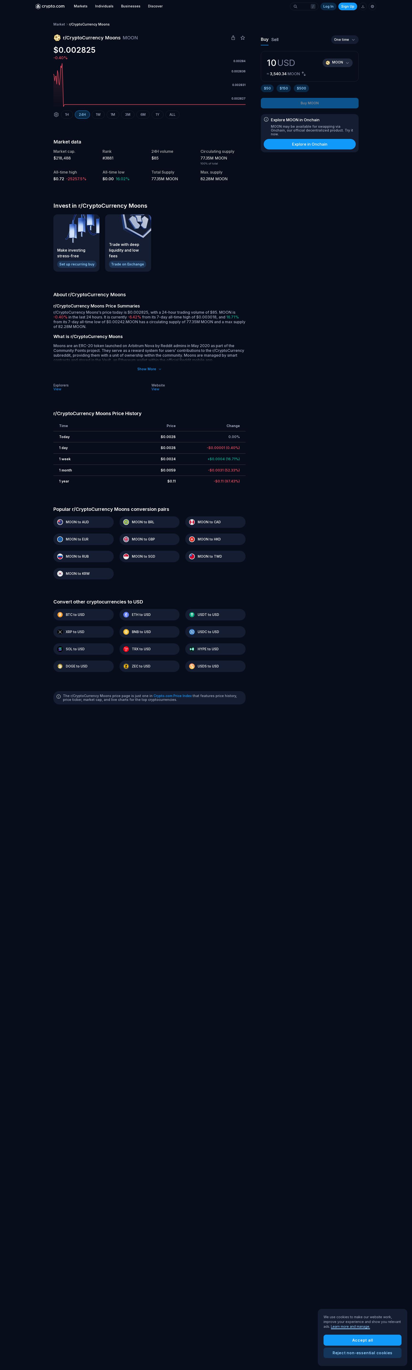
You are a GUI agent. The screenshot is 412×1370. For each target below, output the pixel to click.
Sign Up (347, 6)
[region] (362, 1337)
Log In (328, 6)
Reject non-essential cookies (362, 1352)
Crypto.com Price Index (173, 696)
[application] (149, 85)
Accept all (362, 1340)
